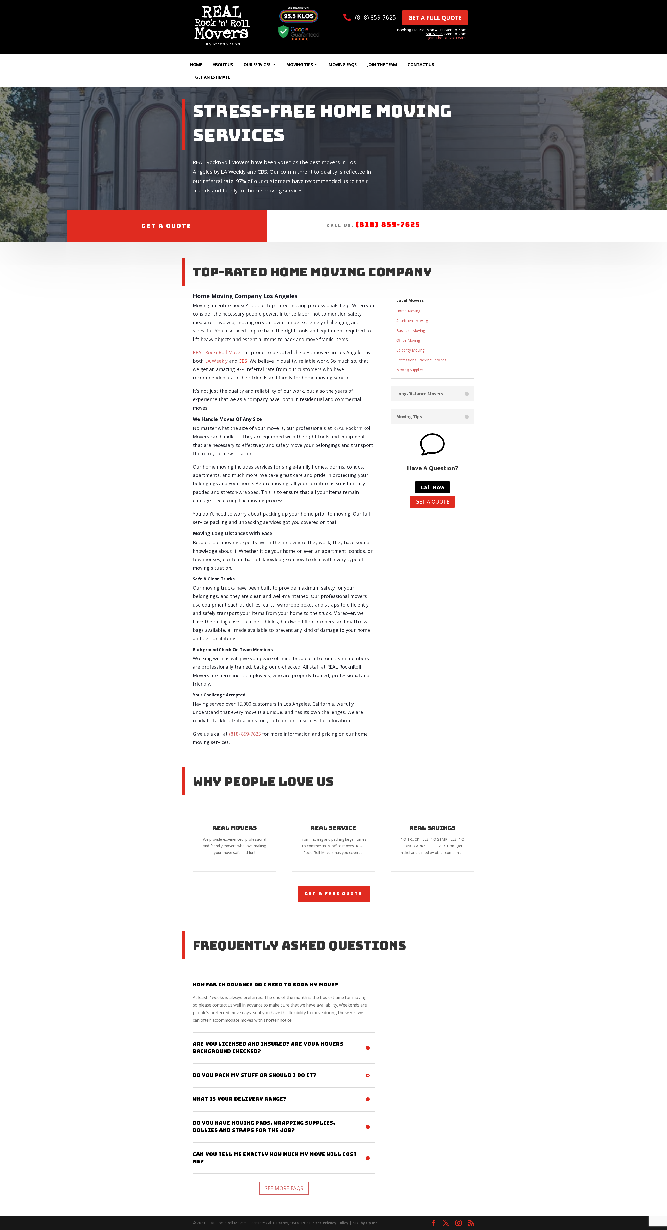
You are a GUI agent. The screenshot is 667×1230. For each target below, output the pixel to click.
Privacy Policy (335, 1222)
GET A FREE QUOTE (333, 893)
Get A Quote (166, 226)
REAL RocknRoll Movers (219, 352)
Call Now (432, 487)
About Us (223, 65)
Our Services (257, 65)
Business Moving (410, 330)
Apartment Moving (412, 320)
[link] (222, 37)
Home (196, 65)
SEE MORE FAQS (284, 1188)
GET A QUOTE (432, 501)
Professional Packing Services (421, 360)
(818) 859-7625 (375, 17)
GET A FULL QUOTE (435, 17)
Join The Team (382, 65)
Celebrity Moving (410, 350)
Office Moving (408, 340)
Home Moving (408, 310)
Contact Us (420, 65)
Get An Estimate (212, 77)
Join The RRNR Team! (447, 37)
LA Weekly (216, 361)
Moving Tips (299, 65)
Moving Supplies (410, 369)
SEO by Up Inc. (366, 1222)
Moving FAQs (343, 65)
